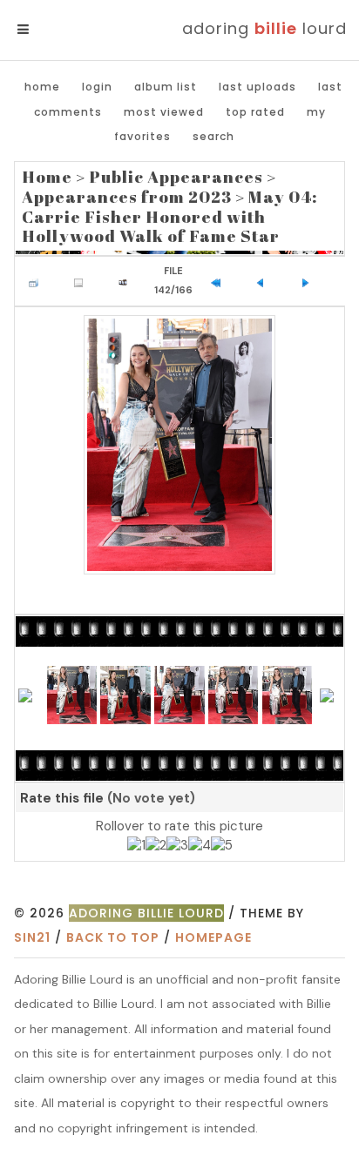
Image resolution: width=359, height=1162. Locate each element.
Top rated (255, 111)
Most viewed (164, 111)
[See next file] (309, 281)
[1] (136, 846)
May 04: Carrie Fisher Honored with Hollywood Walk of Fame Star (169, 216)
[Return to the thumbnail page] (37, 281)
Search (213, 136)
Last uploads (257, 86)
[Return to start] (219, 281)
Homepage (213, 937)
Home (42, 86)
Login (97, 86)
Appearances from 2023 (127, 196)
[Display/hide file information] (82, 281)
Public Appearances (176, 176)
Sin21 (32, 937)
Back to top (112, 937)
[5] (222, 846)
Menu (52, 29)
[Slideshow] (127, 281)
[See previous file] (264, 281)
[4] (199, 846)
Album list (165, 86)
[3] (177, 846)
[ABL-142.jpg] (179, 444)
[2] (156, 846)
